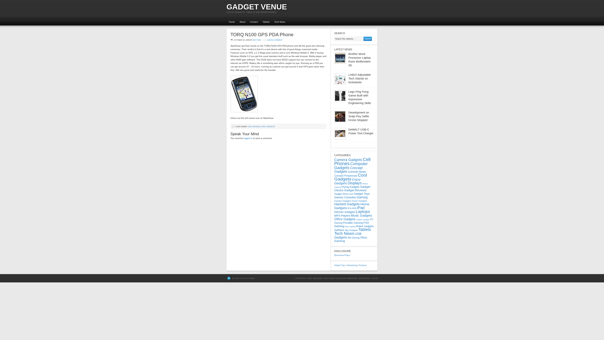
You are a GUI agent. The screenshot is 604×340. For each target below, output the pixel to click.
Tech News (279, 22)
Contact (254, 22)
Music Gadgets (361, 215)
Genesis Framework (347, 278)
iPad (360, 208)
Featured (337, 187)
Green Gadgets (359, 201)
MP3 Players (342, 215)
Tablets (266, 22)
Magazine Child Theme (323, 278)
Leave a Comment (274, 40)
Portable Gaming (353, 222)
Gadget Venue (256, 7)
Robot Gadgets (365, 226)
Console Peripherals (345, 175)
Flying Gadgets (351, 186)
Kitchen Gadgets (344, 212)
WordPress (364, 278)
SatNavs (339, 230)
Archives (363, 265)
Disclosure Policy (342, 255)
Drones (365, 184)
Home (232, 22)
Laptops (363, 211)
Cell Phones (254, 127)
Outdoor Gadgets (362, 220)
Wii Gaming (354, 237)
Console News (357, 171)
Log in (375, 278)
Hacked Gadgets (347, 204)
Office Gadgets (344, 219)
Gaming (362, 197)
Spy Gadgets (351, 230)
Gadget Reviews (355, 190)
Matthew (257, 40)
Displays (355, 183)
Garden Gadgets (342, 201)
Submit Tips (339, 265)
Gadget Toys (362, 193)
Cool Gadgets (268, 127)
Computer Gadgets (351, 166)
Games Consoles (345, 197)
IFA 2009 (352, 208)
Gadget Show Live (343, 194)
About (242, 22)
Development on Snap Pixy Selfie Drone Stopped (358, 116)
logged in (248, 138)
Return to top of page (243, 278)
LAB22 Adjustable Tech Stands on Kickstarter (359, 78)
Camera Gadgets (348, 160)
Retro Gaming (350, 226)
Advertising (352, 265)
